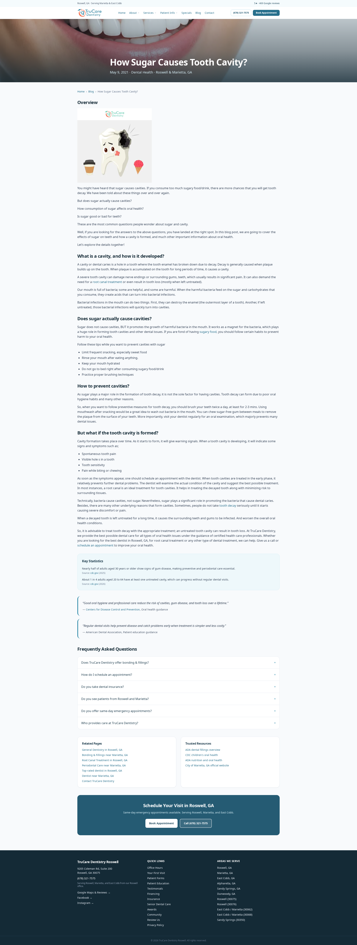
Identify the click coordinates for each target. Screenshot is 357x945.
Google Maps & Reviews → (93, 892)
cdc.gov (94, 573)
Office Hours (155, 867)
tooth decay (227, 505)
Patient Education (158, 883)
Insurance (153, 899)
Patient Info (167, 13)
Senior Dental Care (159, 904)
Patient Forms (155, 878)
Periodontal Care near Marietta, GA (104, 765)
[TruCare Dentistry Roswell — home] (89, 13)
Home (122, 13)
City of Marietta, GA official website (207, 765)
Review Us (153, 920)
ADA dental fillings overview (202, 749)
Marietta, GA (225, 873)
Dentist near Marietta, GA (98, 776)
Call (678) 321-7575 (196, 823)
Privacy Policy (155, 925)
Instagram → (85, 903)
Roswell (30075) (226, 899)
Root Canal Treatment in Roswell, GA (104, 760)
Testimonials (155, 888)
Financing (153, 894)
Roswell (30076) (226, 904)
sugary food (208, 332)
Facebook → (84, 897)
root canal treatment (107, 282)
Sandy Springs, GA (228, 888)
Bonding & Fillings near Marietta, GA (105, 755)
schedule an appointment (95, 545)
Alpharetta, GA (226, 883)
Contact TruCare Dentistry (98, 781)
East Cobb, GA (226, 878)
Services (148, 13)
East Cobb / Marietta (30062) (234, 909)
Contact (209, 13)
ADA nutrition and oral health (203, 760)
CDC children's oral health (201, 755)
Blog (198, 13)
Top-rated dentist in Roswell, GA (102, 770)
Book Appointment (266, 12)
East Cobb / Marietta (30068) (234, 914)
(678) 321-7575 (241, 12)
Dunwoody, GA (226, 894)
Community (154, 914)
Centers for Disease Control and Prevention (113, 609)
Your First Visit (156, 873)
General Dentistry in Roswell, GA (102, 749)
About (133, 13)
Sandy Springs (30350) (231, 920)
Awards (152, 909)
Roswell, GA (224, 867)
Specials (186, 13)
